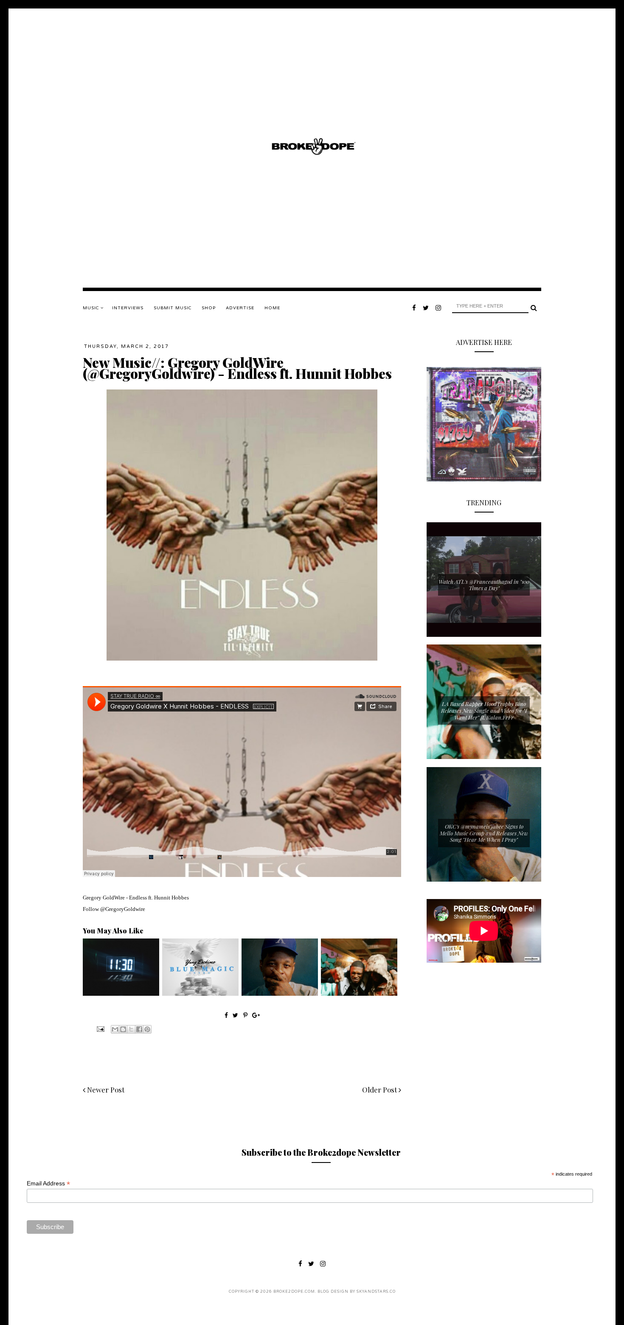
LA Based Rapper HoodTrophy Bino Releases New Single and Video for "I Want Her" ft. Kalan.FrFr (484, 710)
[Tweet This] (236, 1015)
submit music (172, 308)
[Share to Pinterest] (147, 1029)
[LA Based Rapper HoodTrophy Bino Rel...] (359, 993)
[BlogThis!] (123, 1029)
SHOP (209, 308)
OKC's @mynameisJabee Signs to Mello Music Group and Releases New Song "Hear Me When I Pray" (484, 833)
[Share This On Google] (256, 1015)
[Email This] (115, 1029)
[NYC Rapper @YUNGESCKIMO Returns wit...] (200, 993)
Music (92, 308)
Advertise (240, 308)
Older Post (380, 1089)
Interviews (127, 308)
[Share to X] (131, 1029)
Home (272, 308)
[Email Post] (100, 1028)
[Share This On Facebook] (226, 1015)
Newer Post (104, 1089)
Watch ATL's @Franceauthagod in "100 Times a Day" (483, 585)
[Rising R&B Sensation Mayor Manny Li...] (121, 993)
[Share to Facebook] (139, 1029)
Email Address (48, 1183)
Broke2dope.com (294, 1291)
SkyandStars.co (376, 1291)
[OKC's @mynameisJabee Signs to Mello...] (280, 993)
